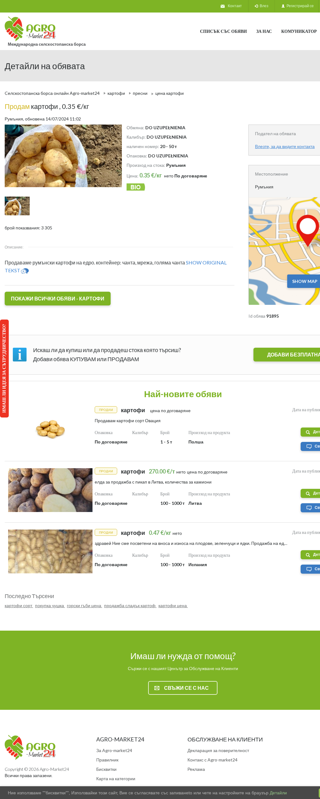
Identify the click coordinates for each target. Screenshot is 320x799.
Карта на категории (115, 778)
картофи (116, 93)
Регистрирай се (299, 5)
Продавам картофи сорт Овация (128, 420)
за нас (264, 31)
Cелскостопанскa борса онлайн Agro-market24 (52, 93)
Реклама (196, 769)
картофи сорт (19, 605)
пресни (140, 93)
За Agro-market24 (114, 750)
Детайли (277, 792)
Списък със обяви (223, 31)
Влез (263, 5)
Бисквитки (106, 769)
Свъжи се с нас (186, 688)
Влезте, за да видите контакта (285, 146)
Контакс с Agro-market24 (213, 759)
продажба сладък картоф (130, 605)
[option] (61, 156)
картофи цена (173, 605)
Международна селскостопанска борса (47, 44)
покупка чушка (50, 605)
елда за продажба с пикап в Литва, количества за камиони (153, 481)
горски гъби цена (84, 605)
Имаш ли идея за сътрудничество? (4, 368)
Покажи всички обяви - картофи (57, 298)
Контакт (235, 5)
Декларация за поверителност (218, 750)
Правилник (107, 759)
